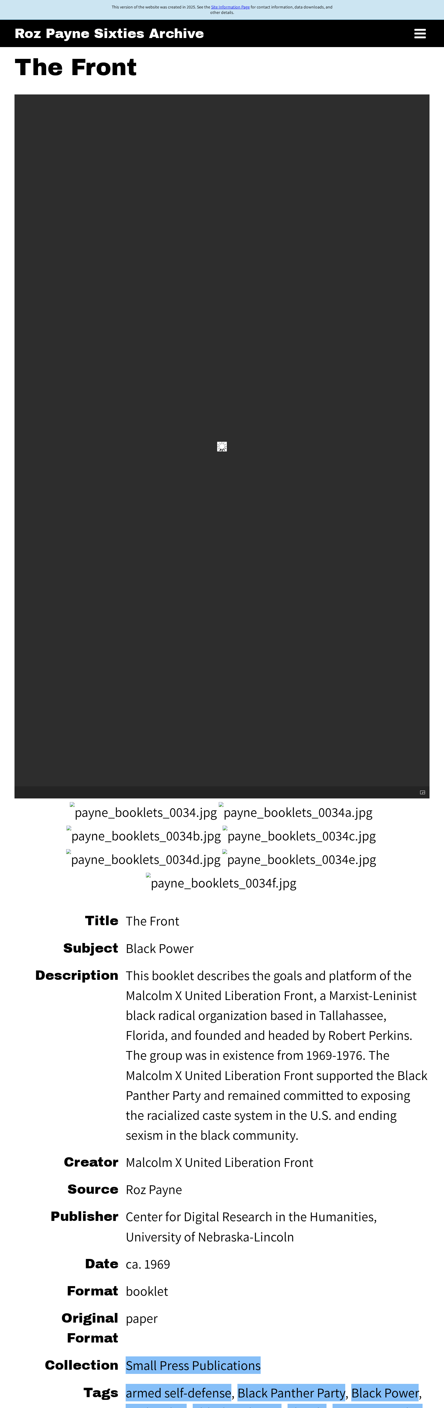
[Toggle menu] (420, 33)
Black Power (385, 1392)
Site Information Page (230, 7)
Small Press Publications (193, 1365)
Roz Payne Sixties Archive (109, 33)
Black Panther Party (291, 1392)
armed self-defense (178, 1392)
